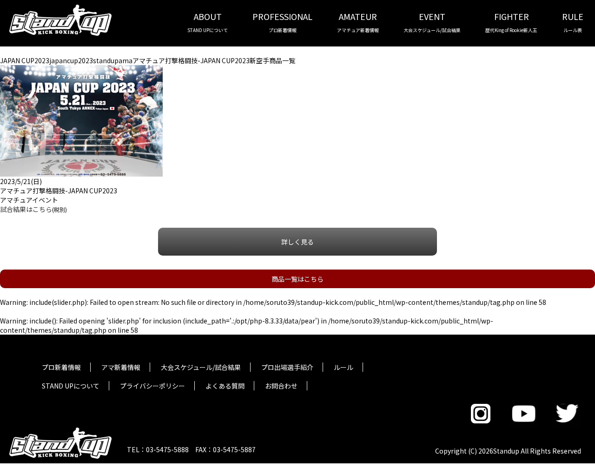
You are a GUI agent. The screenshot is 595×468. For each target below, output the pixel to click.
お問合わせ (281, 385)
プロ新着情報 (61, 367)
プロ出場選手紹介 (287, 367)
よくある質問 (225, 385)
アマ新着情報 (120, 367)
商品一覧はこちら (297, 278)
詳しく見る (297, 241)
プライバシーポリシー (152, 385)
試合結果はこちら (26, 209)
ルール (343, 367)
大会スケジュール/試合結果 (201, 367)
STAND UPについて (70, 385)
